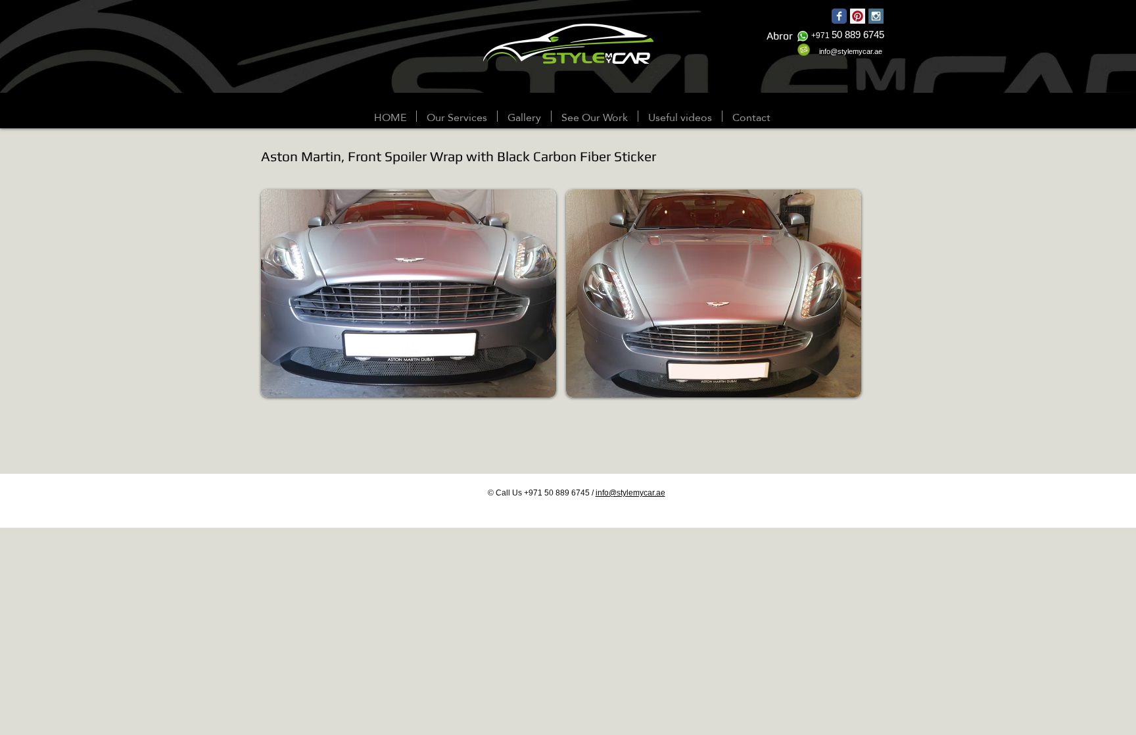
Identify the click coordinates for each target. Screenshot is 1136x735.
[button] (524, 116)
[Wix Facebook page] (839, 16)
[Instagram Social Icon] (876, 16)
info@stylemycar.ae (630, 492)
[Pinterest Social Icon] (857, 16)
